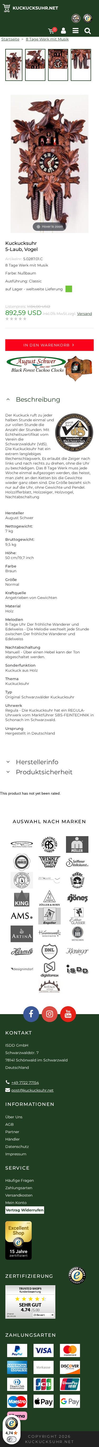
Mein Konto (16, 1202)
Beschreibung (38, 399)
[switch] (11, 1439)
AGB (9, 1124)
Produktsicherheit (44, 772)
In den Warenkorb (46, 345)
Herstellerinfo (37, 762)
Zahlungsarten (18, 1187)
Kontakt (18, 1033)
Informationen (29, 1104)
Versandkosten (18, 1195)
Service (17, 1168)
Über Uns (13, 1117)
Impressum (15, 1154)
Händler (12, 1139)
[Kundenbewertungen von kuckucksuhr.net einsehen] (30, 1303)
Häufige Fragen (19, 1180)
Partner (12, 1131)
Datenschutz (17, 1146)
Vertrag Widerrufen (25, 1210)
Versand (84, 313)
